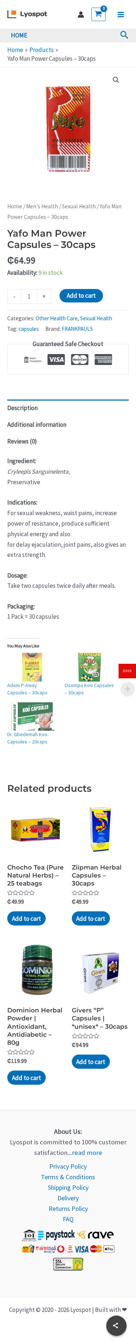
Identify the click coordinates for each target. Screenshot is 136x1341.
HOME (19, 35)
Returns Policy (68, 1208)
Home (14, 206)
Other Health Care (57, 318)
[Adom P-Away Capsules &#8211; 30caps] (32, 667)
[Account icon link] (81, 14)
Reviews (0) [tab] (22, 441)
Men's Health (42, 206)
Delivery (68, 1198)
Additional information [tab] (36, 425)
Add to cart (81, 296)
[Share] (116, 1326)
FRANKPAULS (77, 328)
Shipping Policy (68, 1187)
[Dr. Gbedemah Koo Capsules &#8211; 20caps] (32, 716)
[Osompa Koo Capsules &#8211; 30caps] (90, 667)
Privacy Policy (68, 1166)
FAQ (68, 1219)
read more (87, 1152)
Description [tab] (22, 408)
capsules (28, 328)
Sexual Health (79, 206)
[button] (124, 35)
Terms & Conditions (68, 1177)
